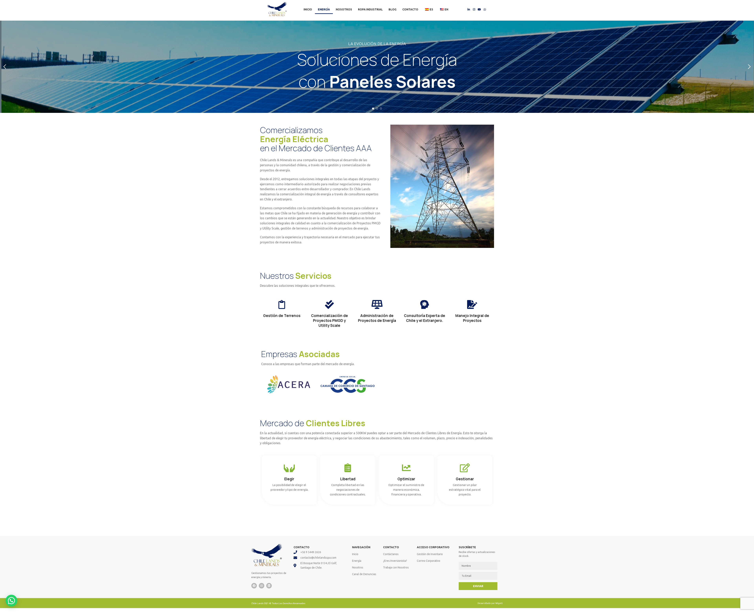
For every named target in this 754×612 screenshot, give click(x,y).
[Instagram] (474, 9)
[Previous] (5, 67)
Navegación (361, 547)
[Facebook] (254, 585)
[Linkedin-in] (468, 9)
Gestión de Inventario (430, 554)
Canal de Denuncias (364, 574)
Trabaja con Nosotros (396, 567)
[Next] (749, 67)
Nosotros (344, 9)
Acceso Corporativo (433, 547)
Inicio (308, 9)
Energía (324, 9)
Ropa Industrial (370, 9)
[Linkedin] (269, 585)
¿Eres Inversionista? (395, 560)
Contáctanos (391, 554)
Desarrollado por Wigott (490, 603)
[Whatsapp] (485, 9)
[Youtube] (479, 9)
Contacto (410, 9)
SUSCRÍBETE (467, 547)
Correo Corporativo (428, 560)
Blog (392, 9)
